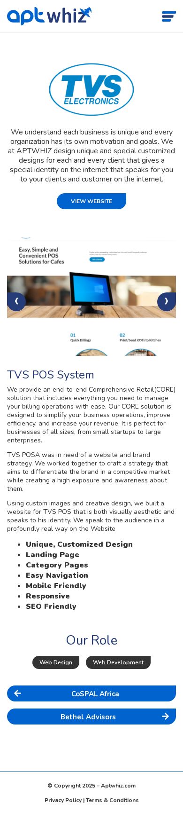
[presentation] (16, 301)
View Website (91, 201)
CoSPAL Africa (95, 694)
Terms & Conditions (112, 800)
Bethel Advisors (88, 717)
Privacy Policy (63, 800)
